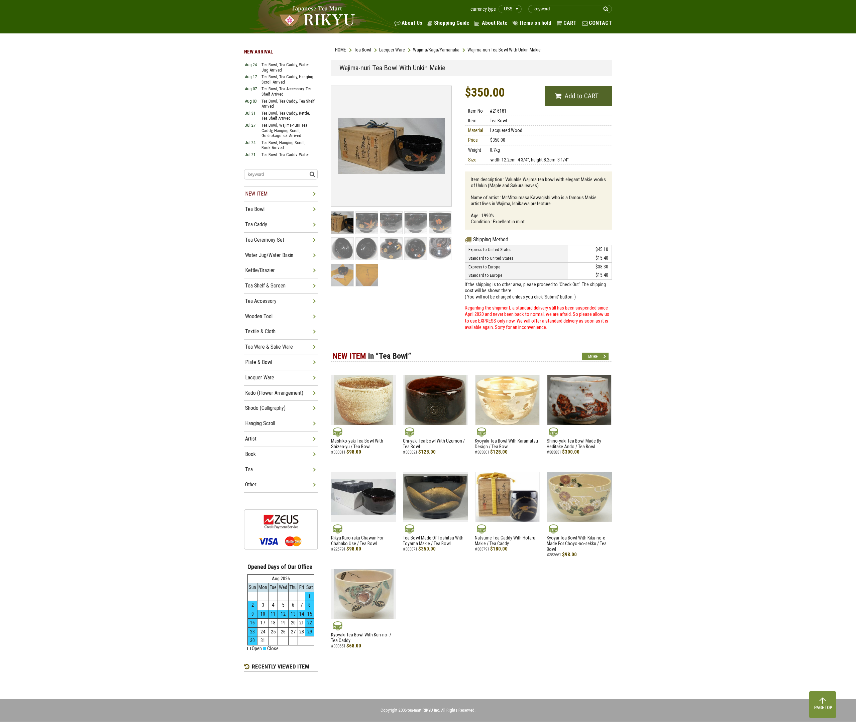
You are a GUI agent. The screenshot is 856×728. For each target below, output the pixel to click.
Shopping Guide (451, 23)
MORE (593, 356)
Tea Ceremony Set (264, 240)
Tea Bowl (362, 49)
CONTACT (600, 23)
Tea (249, 469)
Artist (250, 439)
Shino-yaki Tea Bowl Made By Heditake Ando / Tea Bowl (574, 443)
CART (569, 23)
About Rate (495, 23)
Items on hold (535, 23)
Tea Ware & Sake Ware (269, 347)
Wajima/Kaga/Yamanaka (436, 49)
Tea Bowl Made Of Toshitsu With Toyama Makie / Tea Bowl (433, 540)
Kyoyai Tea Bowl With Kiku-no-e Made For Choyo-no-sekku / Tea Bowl (577, 543)
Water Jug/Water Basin (269, 255)
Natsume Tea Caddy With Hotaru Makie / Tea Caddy (505, 540)
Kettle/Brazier (260, 270)
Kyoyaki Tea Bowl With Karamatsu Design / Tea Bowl (506, 443)
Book (250, 454)
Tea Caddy (256, 224)
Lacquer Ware (392, 49)
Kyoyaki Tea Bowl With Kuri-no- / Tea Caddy (361, 637)
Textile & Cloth (260, 331)
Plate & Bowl (258, 362)
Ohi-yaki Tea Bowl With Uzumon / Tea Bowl (434, 443)
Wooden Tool (259, 316)
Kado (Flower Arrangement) (274, 393)
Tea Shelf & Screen (265, 285)
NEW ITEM (256, 194)
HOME (340, 49)
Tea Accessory (261, 301)
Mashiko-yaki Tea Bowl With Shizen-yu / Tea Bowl (357, 443)
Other (250, 484)
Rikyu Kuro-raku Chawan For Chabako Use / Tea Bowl (357, 540)
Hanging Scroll (260, 423)
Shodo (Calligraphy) (265, 408)
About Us (412, 23)
